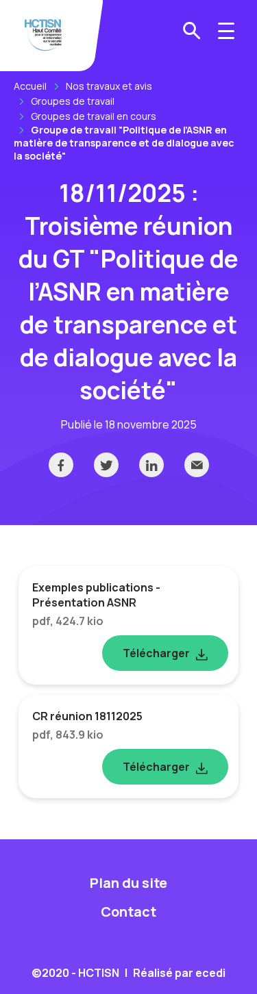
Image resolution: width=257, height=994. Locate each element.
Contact (128, 911)
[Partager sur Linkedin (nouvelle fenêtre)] (151, 465)
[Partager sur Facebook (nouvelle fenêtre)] (61, 465)
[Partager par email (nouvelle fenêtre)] (196, 465)
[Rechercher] (192, 31)
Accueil (30, 85)
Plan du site (128, 883)
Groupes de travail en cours (93, 116)
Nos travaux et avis (109, 85)
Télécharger (156, 653)
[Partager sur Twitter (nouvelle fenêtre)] (106, 465)
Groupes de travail (72, 100)
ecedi (210, 972)
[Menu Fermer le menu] (226, 31)
